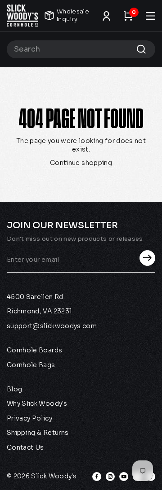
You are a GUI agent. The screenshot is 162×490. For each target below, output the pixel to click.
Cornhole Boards (34, 350)
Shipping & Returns (37, 433)
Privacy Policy (29, 418)
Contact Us (25, 447)
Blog (14, 389)
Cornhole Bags (31, 365)
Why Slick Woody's (37, 403)
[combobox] (81, 49)
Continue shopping (81, 163)
